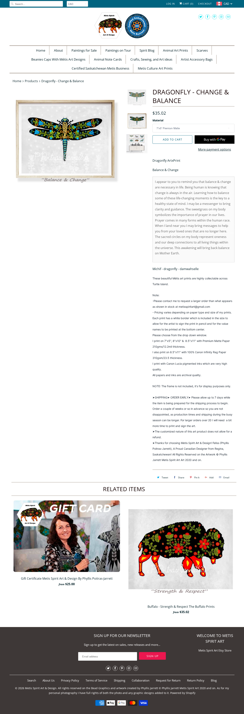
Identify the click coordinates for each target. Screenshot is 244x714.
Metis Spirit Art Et (209, 650)
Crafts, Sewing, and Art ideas (151, 59)
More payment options (214, 149)
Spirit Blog (147, 50)
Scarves (202, 50)
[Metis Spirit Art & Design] (122, 26)
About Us (49, 680)
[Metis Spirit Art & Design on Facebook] (207, 16)
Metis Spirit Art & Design (40, 688)
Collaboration (140, 680)
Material (157, 120)
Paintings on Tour (118, 50)
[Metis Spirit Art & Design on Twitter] (200, 16)
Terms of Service (96, 680)
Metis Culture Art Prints (155, 68)
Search (31, 680)
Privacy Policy (70, 680)
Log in (170, 3)
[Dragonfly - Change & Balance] (65, 139)
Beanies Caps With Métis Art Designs (58, 59)
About (58, 50)
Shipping (119, 680)
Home (40, 50)
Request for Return (168, 680)
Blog (214, 680)
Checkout (205, 3)
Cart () (187, 3)
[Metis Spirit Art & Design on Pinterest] (214, 16)
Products (31, 81)
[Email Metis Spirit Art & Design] (228, 16)
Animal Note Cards (108, 59)
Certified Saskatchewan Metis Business (100, 68)
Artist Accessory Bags (197, 59)
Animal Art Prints (175, 50)
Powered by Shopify (182, 693)
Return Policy (195, 680)
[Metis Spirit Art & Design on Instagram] (221, 16)
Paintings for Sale (84, 50)
